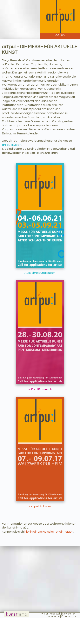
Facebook (55, 614)
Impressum (53, 616)
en (63, 35)
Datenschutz (68, 616)
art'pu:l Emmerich (40, 389)
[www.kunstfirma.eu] (16, 614)
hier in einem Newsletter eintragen (48, 531)
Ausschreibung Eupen (40, 272)
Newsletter (68, 614)
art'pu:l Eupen (11, 144)
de (57, 35)
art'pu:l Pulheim (40, 506)
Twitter (44, 614)
